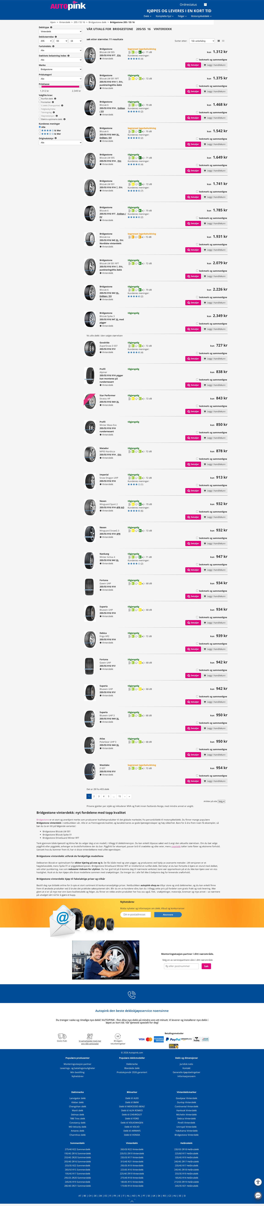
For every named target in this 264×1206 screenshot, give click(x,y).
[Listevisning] (219, 41)
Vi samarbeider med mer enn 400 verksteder (90, 1042)
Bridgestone (43, 819)
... (114, 796)
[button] (258, 1181)
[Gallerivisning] (223, 41)
